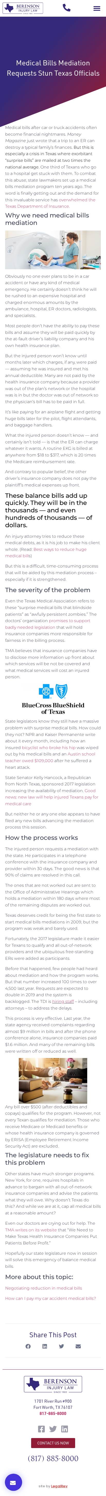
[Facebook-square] (41, 1429)
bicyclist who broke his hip (49, 747)
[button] (96, 8)
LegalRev (59, 1486)
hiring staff (63, 1001)
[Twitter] (53, 1429)
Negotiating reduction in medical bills (43, 1288)
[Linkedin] (64, 1429)
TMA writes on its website (31, 1230)
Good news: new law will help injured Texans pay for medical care (51, 797)
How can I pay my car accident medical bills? (50, 1298)
